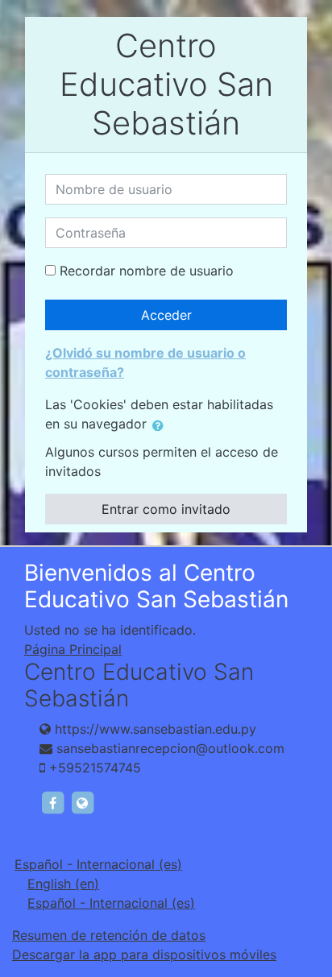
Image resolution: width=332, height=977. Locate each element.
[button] (161, 425)
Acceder (166, 315)
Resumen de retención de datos (108, 935)
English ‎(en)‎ (63, 884)
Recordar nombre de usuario (147, 271)
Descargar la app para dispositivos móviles (144, 954)
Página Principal (73, 649)
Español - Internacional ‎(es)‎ (98, 864)
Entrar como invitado (166, 509)
